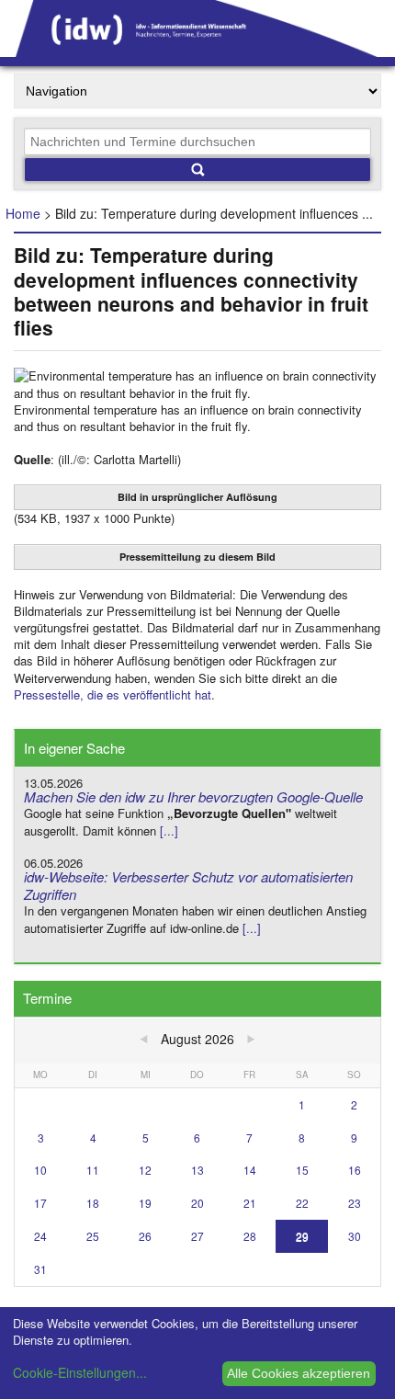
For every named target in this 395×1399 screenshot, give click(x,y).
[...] (169, 830)
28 (249, 1236)
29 (302, 1236)
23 (354, 1203)
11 (92, 1169)
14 (249, 1169)
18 (92, 1203)
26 (145, 1236)
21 (249, 1203)
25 (92, 1236)
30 (354, 1236)
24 (40, 1236)
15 (302, 1169)
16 (354, 1169)
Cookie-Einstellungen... (80, 1372)
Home (23, 213)
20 (197, 1203)
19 (145, 1203)
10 (40, 1169)
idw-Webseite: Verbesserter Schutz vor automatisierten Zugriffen (188, 885)
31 (40, 1269)
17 (40, 1203)
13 (197, 1169)
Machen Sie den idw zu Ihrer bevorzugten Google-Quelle (193, 796)
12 (145, 1169)
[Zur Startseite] (197, 50)
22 (302, 1203)
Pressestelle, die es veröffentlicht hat (112, 694)
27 (197, 1236)
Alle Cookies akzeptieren (298, 1373)
